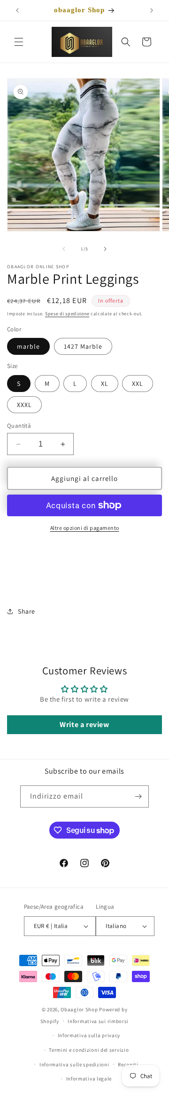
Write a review (84, 724)
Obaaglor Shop (79, 1009)
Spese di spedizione (67, 314)
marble (28, 346)
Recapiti (128, 1064)
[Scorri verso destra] (105, 249)
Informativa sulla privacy (89, 1035)
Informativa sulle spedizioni (74, 1064)
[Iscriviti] (138, 796)
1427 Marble (83, 346)
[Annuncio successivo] (151, 10)
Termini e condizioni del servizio (89, 1050)
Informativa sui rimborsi (98, 1021)
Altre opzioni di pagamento (84, 527)
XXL (137, 383)
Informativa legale (89, 1078)
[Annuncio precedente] (17, 10)
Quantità (19, 426)
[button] (18, 42)
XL (104, 383)
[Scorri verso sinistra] (64, 249)
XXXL (24, 404)
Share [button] (26, 611)
